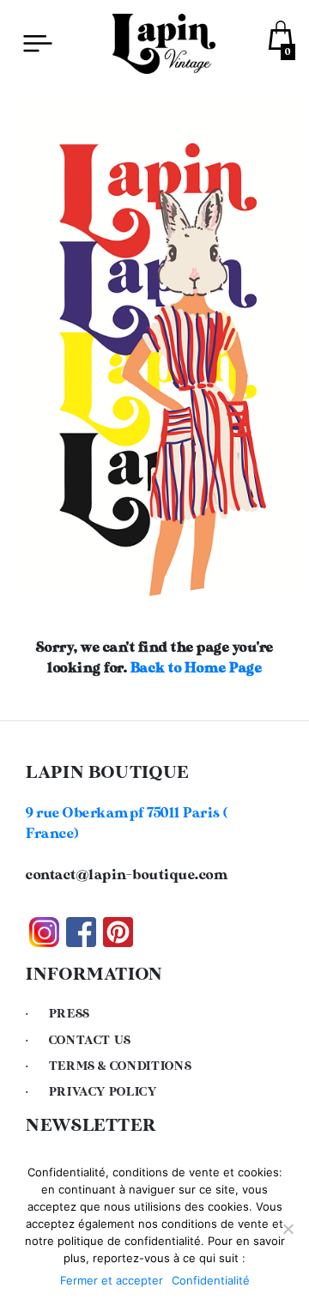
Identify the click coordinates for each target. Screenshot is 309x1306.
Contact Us (90, 1041)
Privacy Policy (103, 1092)
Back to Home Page (196, 668)
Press (69, 1014)
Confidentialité (211, 1280)
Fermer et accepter (111, 1280)
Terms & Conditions (120, 1066)
